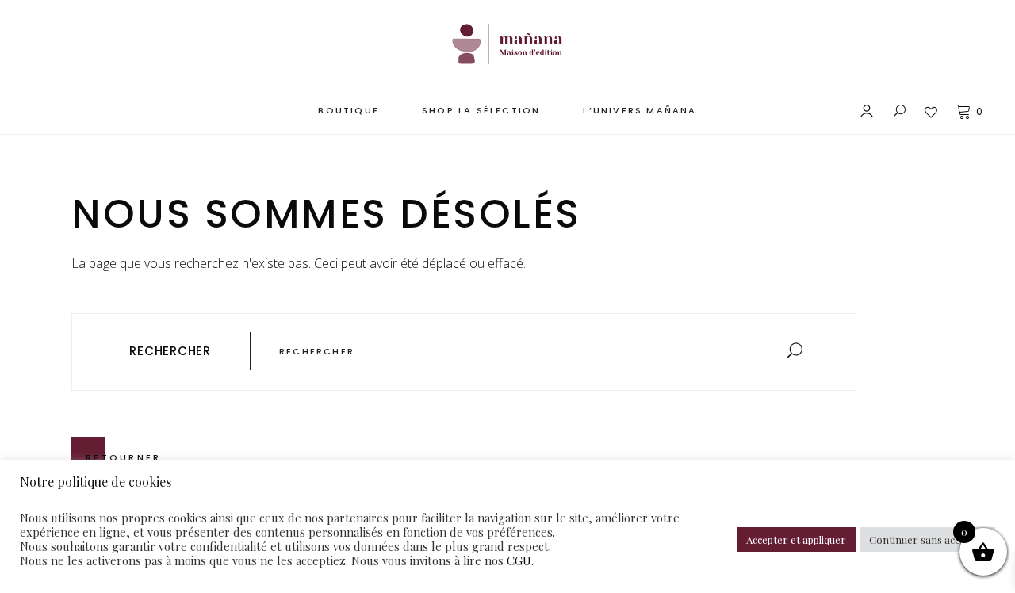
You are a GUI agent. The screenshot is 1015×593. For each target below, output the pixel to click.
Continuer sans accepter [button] (927, 539)
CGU (519, 560)
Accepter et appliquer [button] (796, 539)
